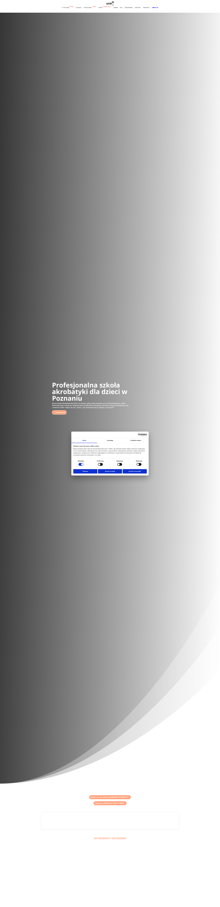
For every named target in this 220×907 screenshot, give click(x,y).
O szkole (78, 7)
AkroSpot (146, 7)
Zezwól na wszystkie (135, 471)
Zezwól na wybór (110, 471)
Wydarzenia (129, 7)
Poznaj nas (60, 412)
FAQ (121, 7)
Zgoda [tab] (84, 440)
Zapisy (104, 7)
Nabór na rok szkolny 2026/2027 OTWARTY (108, 797)
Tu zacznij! (67, 7)
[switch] (100, 464)
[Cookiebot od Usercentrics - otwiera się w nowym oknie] (139, 434)
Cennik (115, 7)
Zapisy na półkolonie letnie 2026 (109, 803)
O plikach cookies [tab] (135, 440)
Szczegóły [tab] (110, 440)
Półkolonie (90, 7)
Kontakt (138, 7)
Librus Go (155, 7)
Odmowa (85, 471)
